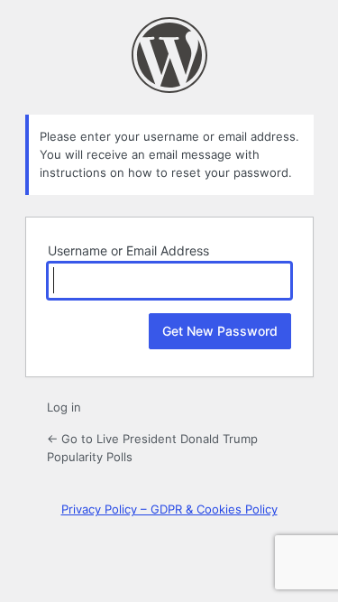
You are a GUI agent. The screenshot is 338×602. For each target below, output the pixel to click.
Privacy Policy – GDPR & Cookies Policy (169, 509)
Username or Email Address (128, 250)
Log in (64, 407)
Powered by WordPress (169, 55)
